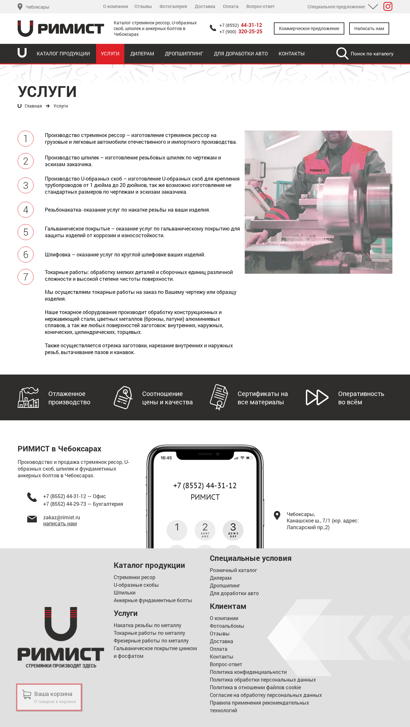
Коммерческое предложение (309, 28)
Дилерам (142, 53)
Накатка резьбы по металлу (147, 625)
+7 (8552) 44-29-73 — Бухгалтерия (83, 503)
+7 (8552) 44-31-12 (205, 485)
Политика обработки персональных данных (263, 679)
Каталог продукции (63, 53)
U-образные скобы (136, 584)
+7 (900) (240, 31)
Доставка (205, 6)
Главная (33, 106)
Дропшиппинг (184, 53)
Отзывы (143, 6)
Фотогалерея (173, 6)
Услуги (110, 53)
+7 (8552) (240, 25)
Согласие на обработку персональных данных (266, 694)
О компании (115, 6)
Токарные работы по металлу (149, 632)
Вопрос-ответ (260, 6)
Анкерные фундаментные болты (153, 600)
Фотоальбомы (227, 625)
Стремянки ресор (134, 577)
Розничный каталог (233, 570)
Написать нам (369, 28)
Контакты (292, 53)
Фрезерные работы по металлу (151, 640)
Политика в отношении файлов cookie (255, 687)
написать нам (60, 523)
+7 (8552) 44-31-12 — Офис (74, 496)
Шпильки (124, 592)
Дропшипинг (225, 585)
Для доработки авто (241, 53)
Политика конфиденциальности (248, 671)
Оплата (231, 6)
